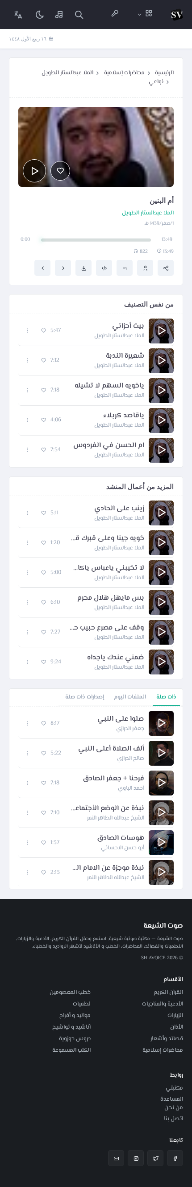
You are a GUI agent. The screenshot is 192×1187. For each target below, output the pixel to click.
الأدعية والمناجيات (162, 1004)
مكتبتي (174, 1088)
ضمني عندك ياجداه (115, 658)
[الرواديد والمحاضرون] (114, 14)
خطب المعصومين (70, 992)
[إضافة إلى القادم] (125, 268)
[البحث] (79, 14)
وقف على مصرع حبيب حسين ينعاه (106, 628)
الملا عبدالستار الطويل (67, 73)
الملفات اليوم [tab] (130, 697)
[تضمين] (104, 268)
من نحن (173, 1107)
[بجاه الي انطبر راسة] (42, 268)
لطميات (82, 1004)
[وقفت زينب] (63, 268)
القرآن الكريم (168, 992)
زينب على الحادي (119, 509)
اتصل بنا (173, 1118)
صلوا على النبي (120, 719)
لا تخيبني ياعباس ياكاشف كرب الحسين (107, 568)
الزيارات (175, 1015)
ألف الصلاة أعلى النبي (111, 749)
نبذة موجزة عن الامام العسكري (106, 868)
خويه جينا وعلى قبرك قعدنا (106, 538)
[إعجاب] (60, 171)
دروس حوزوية (75, 1038)
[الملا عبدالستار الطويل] (145, 268)
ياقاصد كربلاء (123, 416)
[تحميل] (83, 268)
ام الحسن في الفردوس (108, 445)
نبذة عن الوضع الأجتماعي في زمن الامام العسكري (106, 808)
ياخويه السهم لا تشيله (109, 386)
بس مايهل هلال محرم (110, 598)
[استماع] (34, 170)
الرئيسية (164, 73)
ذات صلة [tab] (166, 697)
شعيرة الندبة (125, 356)
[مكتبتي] (59, 14)
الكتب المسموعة (71, 1050)
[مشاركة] (166, 268)
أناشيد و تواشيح (71, 1027)
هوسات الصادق (120, 838)
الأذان (176, 1027)
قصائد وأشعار (166, 1038)
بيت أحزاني (128, 326)
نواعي (156, 81)
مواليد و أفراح (75, 1015)
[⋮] (27, 331)
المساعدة (171, 1099)
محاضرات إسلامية (124, 73)
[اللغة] (18, 14)
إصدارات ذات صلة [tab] (84, 697)
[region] (96, 798)
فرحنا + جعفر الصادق (113, 779)
